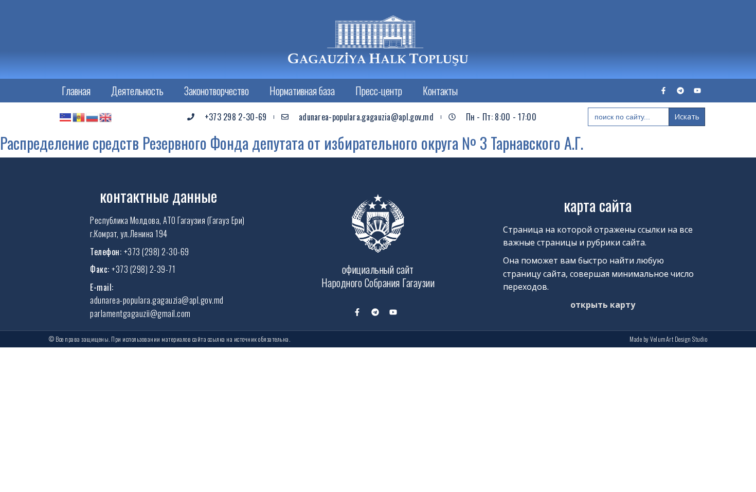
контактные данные (158, 195)
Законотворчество (216, 90)
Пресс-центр (378, 90)
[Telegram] (680, 90)
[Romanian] (79, 116)
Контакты (440, 90)
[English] (106, 116)
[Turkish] (66, 116)
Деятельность (137, 90)
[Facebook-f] (663, 90)
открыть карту (602, 304)
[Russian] (92, 116)
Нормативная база (302, 90)
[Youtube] (697, 90)
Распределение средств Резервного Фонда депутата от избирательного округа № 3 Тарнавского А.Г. (291, 142)
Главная (76, 90)
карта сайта (598, 205)
